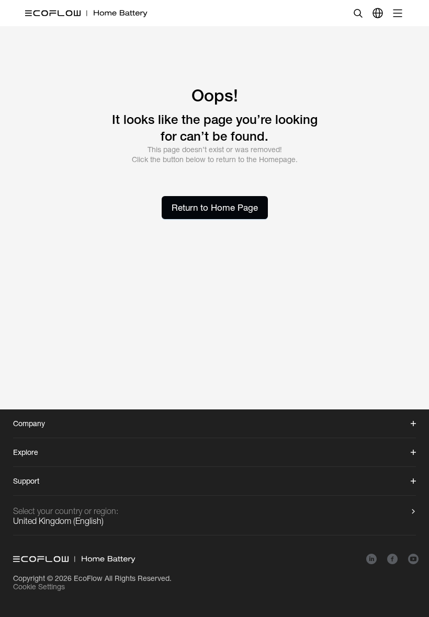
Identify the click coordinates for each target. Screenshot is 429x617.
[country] (377, 13)
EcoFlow (88, 578)
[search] (358, 13)
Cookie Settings (39, 586)
